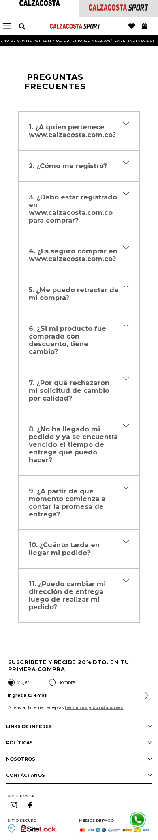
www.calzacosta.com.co (70, 135)
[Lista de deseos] (132, 26)
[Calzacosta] (39, 4)
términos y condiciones (94, 707)
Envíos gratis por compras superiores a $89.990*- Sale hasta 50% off (79, 41)
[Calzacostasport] (118, 8)
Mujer (23, 682)
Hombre (66, 682)
